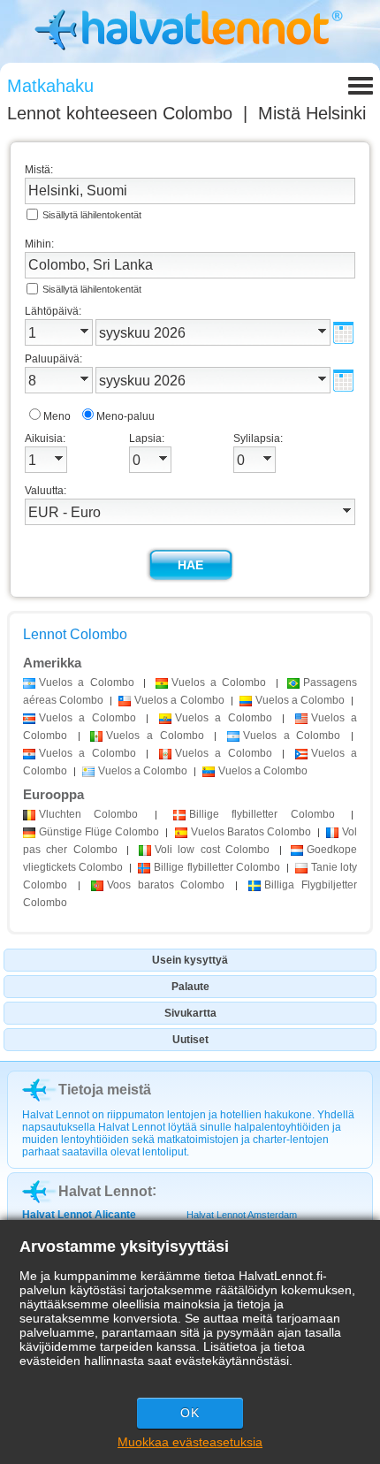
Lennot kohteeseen (119, 113)
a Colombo (86, 682)
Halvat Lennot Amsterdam (241, 1214)
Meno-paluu (125, 416)
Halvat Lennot (105, 1191)
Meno (57, 416)
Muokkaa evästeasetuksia (190, 1442)
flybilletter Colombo (262, 814)
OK (190, 1413)
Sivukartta (190, 1013)
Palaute (190, 986)
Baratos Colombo (251, 832)
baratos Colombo (166, 885)
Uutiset (190, 1039)
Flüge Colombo (99, 832)
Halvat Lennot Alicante (79, 1215)
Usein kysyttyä (190, 960)
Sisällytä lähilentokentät (91, 215)
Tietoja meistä (104, 1089)
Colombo (88, 814)
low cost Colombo (212, 849)
